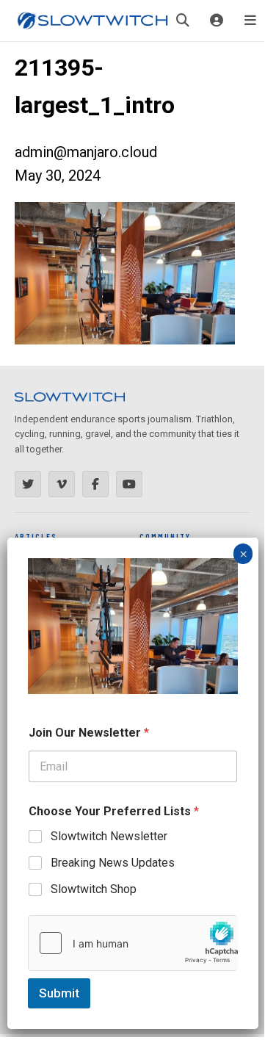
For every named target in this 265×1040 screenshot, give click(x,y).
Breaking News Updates (113, 863)
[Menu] (250, 20)
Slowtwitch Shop (94, 889)
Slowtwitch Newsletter (109, 836)
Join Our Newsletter (89, 733)
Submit (59, 993)
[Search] (182, 20)
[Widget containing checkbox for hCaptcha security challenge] (133, 943)
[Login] (216, 20)
